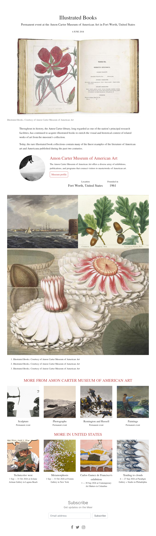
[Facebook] (72, 527)
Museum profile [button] (59, 174)
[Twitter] (77, 527)
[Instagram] (83, 527)
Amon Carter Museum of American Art (83, 158)
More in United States (78, 434)
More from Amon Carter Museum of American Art (78, 380)
